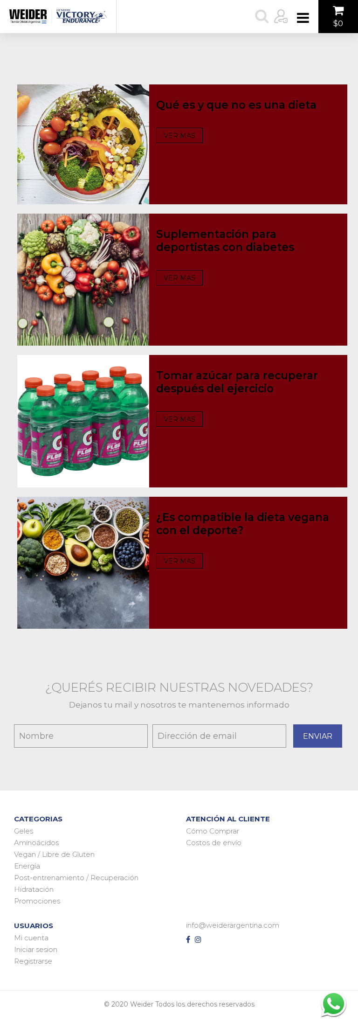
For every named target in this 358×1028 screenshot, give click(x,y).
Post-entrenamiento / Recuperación (76, 877)
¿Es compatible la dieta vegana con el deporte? (242, 524)
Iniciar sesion (35, 949)
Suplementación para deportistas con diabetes (225, 241)
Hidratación (34, 889)
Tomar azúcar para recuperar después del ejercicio (237, 382)
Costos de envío (213, 842)
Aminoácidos (36, 842)
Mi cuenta (31, 937)
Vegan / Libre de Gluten (54, 854)
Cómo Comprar (212, 831)
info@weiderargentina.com (232, 925)
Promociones (37, 900)
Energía (27, 865)
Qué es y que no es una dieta (236, 104)
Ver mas (179, 136)
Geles (23, 831)
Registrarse (33, 961)
